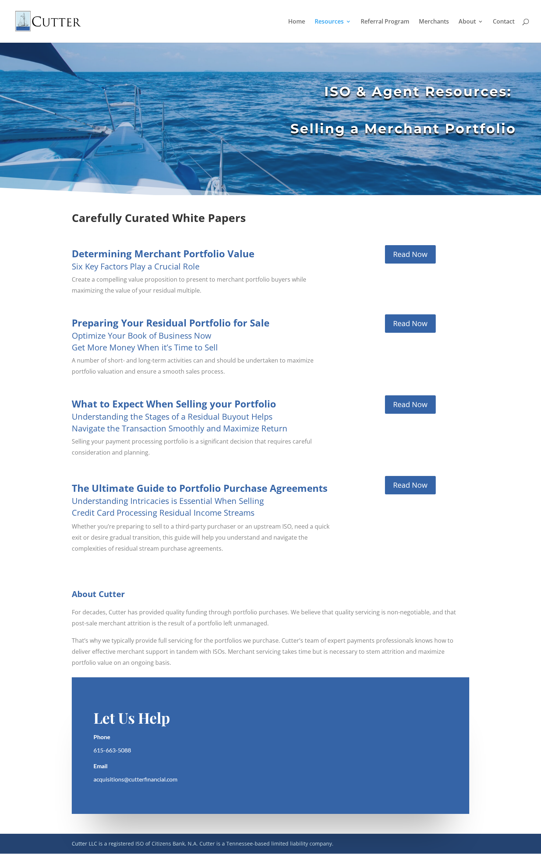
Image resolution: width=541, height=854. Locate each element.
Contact (504, 22)
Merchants (434, 22)
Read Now (410, 254)
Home (296, 22)
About (467, 22)
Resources (329, 22)
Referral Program (385, 22)
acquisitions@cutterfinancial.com (135, 779)
